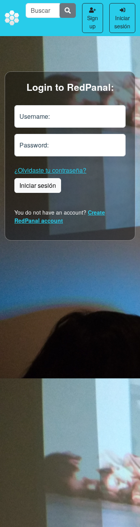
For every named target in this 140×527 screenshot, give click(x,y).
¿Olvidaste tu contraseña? (50, 170)
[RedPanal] (12, 18)
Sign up (92, 22)
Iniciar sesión (122, 22)
